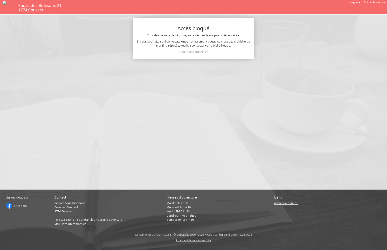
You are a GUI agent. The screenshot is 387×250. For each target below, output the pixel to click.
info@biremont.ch (74, 224)
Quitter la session (374, 2)
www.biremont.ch (286, 203)
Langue (353, 2)
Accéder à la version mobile (193, 240)
